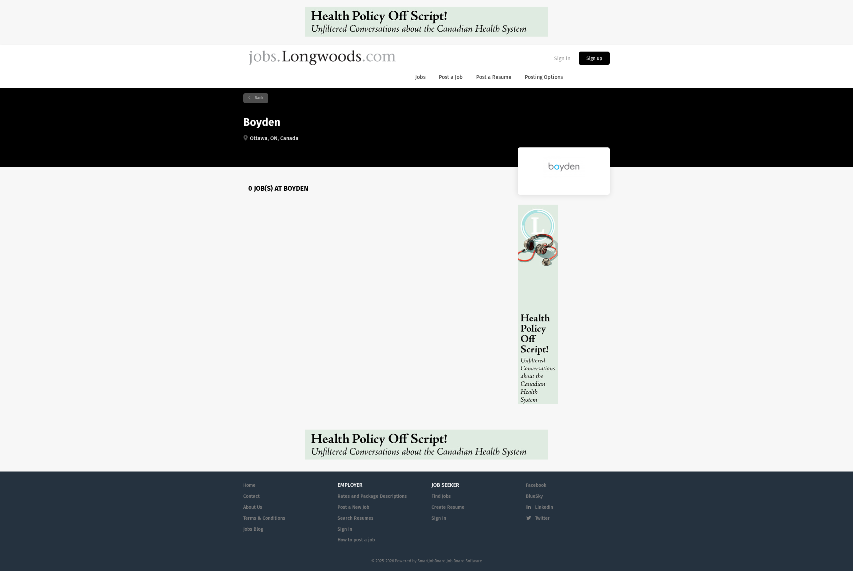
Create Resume (447, 507)
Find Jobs (441, 496)
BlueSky (534, 496)
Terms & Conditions (264, 518)
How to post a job (356, 540)
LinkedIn (544, 507)
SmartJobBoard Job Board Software (450, 561)
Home (249, 485)
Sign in (562, 58)
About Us (252, 507)
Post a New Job (353, 507)
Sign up (594, 58)
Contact (251, 496)
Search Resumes (356, 518)
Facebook (536, 485)
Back (258, 98)
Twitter (542, 518)
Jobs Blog (253, 529)
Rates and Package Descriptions (372, 496)
